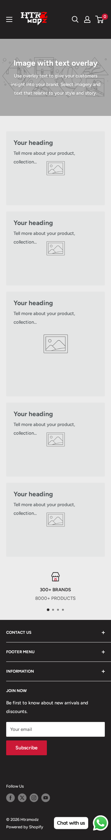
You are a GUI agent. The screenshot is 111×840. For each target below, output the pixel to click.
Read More (94, 598)
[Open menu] (9, 19)
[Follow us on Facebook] (10, 797)
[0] (100, 19)
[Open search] (75, 19)
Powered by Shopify (24, 827)
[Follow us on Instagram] (34, 797)
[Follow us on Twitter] (22, 797)
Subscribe (26, 748)
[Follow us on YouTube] (45, 797)
